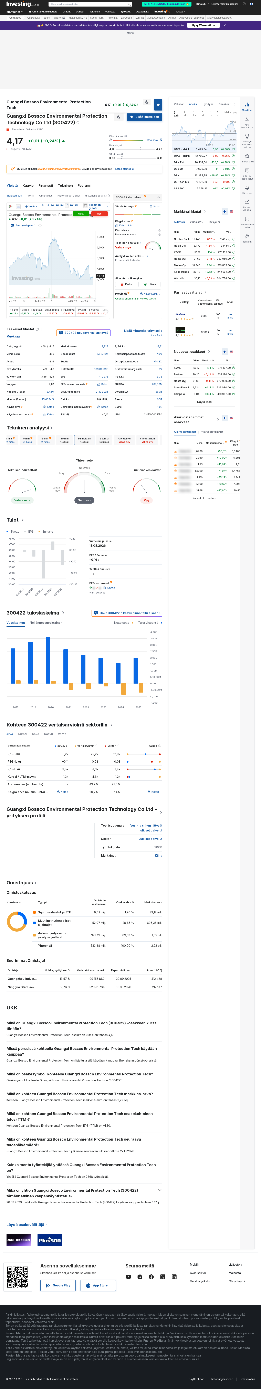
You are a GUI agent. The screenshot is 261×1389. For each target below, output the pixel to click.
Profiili (30, 195)
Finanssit (46, 185)
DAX (176, 175)
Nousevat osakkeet (189, 351)
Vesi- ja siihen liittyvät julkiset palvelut (146, 828)
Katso (64, 791)
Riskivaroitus (247, 1379)
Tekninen (65, 185)
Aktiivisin (179, 221)
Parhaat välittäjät (188, 292)
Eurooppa (126, 17)
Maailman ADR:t (78, 17)
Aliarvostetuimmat (185, 431)
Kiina (158, 855)
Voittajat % (196, 221)
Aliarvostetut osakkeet (191, 17)
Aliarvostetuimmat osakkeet (188, 419)
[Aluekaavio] (18, 206)
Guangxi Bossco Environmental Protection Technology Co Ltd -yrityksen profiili (82, 812)
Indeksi (193, 104)
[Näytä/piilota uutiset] (85, 205)
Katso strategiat (124, 168)
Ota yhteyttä (237, 1281)
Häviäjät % (214, 221)
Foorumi (84, 185)
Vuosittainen (16, 622)
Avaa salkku (198, 1273)
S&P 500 (179, 188)
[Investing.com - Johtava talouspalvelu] (23, 4)
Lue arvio (230, 316)
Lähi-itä (139, 17)
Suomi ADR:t (97, 17)
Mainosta (235, 1273)
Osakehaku (142, 11)
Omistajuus (46, 195)
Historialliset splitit (96, 195)
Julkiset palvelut (150, 838)
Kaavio (28, 185)
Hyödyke (207, 104)
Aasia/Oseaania (156, 17)
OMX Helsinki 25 (184, 149)
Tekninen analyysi (28, 428)
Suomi (47, 17)
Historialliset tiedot (69, 195)
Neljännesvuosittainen (46, 622)
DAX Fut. (179, 162)
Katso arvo (151, 140)
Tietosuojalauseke (221, 1379)
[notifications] (244, 4)
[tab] (10, 440)
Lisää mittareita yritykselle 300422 (143, 332)
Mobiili (194, 1264)
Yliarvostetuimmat (212, 431)
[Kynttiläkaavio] (10, 206)
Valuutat (179, 104)
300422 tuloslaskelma (33, 613)
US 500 (178, 168)
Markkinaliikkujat (187, 211)
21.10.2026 (102, 391)
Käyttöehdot (196, 1379)
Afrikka (172, 17)
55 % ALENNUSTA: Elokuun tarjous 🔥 (166, 4)
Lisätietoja (235, 1264)
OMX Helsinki (182, 155)
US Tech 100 (181, 181)
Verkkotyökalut (200, 1281)
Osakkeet (15, 17)
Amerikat (112, 17)
